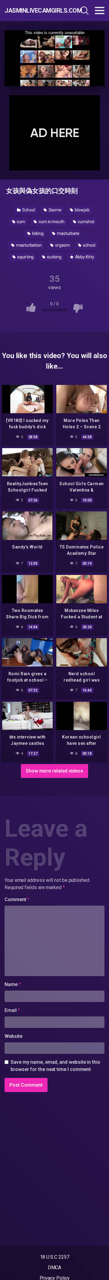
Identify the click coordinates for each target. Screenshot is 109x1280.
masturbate (67, 233)
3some (55, 210)
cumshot (85, 221)
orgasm (62, 245)
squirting (25, 256)
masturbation (28, 245)
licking (37, 233)
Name (13, 984)
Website (13, 1036)
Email (12, 1010)
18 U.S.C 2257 (54, 1257)
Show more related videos (54, 771)
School (28, 210)
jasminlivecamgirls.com (34, 10)
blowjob (81, 210)
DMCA (54, 1267)
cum (20, 221)
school (88, 245)
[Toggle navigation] (99, 10)
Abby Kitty (84, 256)
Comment (17, 899)
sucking (53, 256)
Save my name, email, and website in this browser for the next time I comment (55, 1065)
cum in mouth (51, 221)
